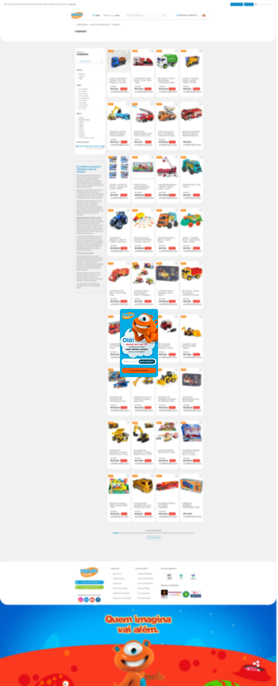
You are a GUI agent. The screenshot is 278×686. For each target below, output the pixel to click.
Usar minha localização (139, 370)
